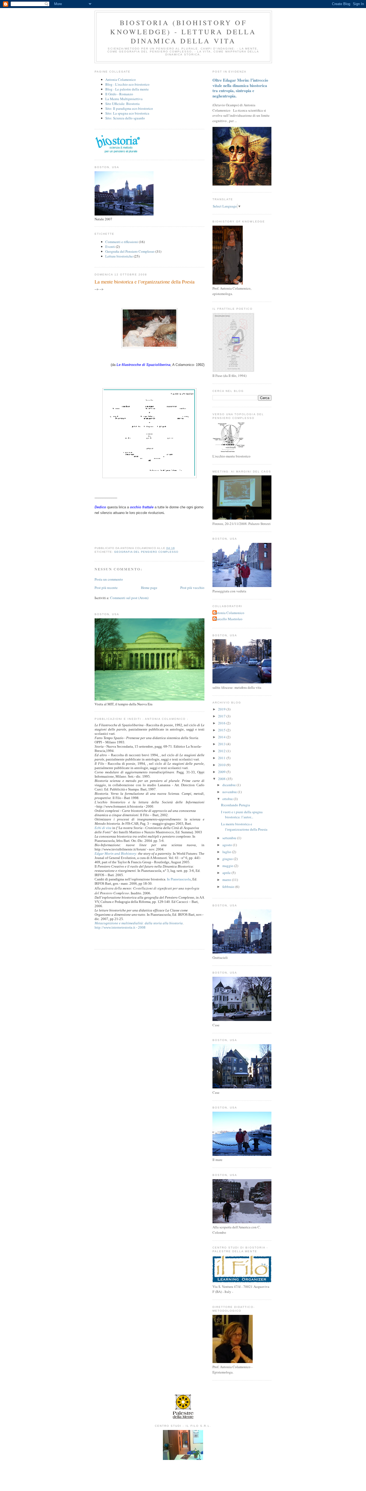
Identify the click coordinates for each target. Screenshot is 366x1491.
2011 (222, 757)
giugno (228, 858)
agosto (227, 844)
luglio (227, 851)
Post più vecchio (192, 587)
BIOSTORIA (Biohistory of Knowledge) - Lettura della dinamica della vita (183, 31)
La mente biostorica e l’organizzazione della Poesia (145, 281)
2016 (222, 723)
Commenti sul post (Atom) (129, 597)
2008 (222, 778)
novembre (230, 791)
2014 (222, 737)
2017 (222, 716)
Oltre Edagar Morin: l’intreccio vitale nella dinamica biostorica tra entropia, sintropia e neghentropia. (240, 88)
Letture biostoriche (119, 256)
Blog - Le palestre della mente (127, 89)
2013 (222, 743)
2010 (222, 764)
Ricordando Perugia (235, 805)
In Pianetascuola (179, 879)
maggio (228, 865)
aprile (226, 872)
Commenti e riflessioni (121, 241)
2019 (222, 709)
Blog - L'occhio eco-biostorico (127, 84)
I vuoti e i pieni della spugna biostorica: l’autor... (242, 814)
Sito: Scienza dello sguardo (125, 118)
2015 (222, 730)
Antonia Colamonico (120, 79)
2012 (222, 750)
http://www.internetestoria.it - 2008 (120, 927)
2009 (222, 771)
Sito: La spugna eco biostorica (127, 113)
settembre (229, 837)
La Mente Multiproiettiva (124, 98)
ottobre (228, 798)
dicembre (229, 784)
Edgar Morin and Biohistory (115, 854)
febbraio (228, 886)
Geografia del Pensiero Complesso (130, 251)
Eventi (110, 246)
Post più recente (106, 587)
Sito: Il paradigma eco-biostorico (129, 108)
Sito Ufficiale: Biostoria (122, 103)
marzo (227, 879)
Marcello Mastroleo (228, 618)
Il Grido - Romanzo (119, 94)
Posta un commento (109, 579)
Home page (149, 587)
